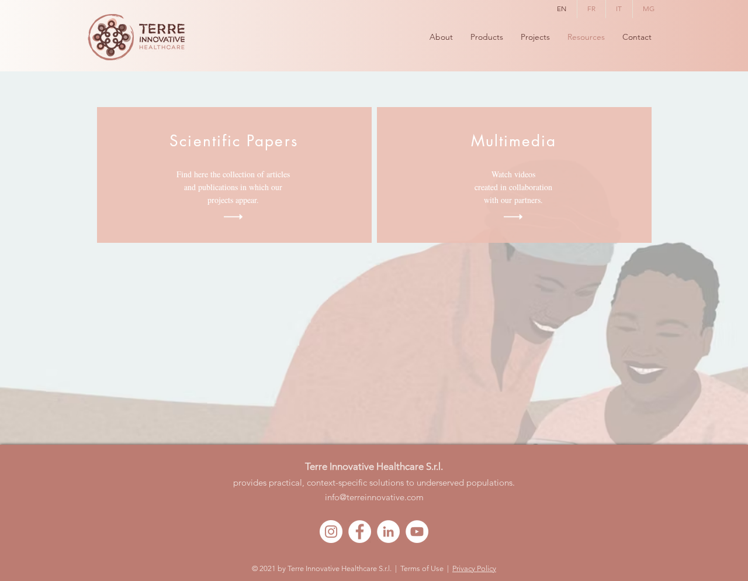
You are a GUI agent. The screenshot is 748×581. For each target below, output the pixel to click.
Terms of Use (422, 568)
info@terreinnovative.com (374, 497)
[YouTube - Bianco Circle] (417, 531)
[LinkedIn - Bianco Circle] (388, 531)
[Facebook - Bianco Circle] (359, 531)
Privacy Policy (474, 568)
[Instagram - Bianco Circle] (331, 531)
